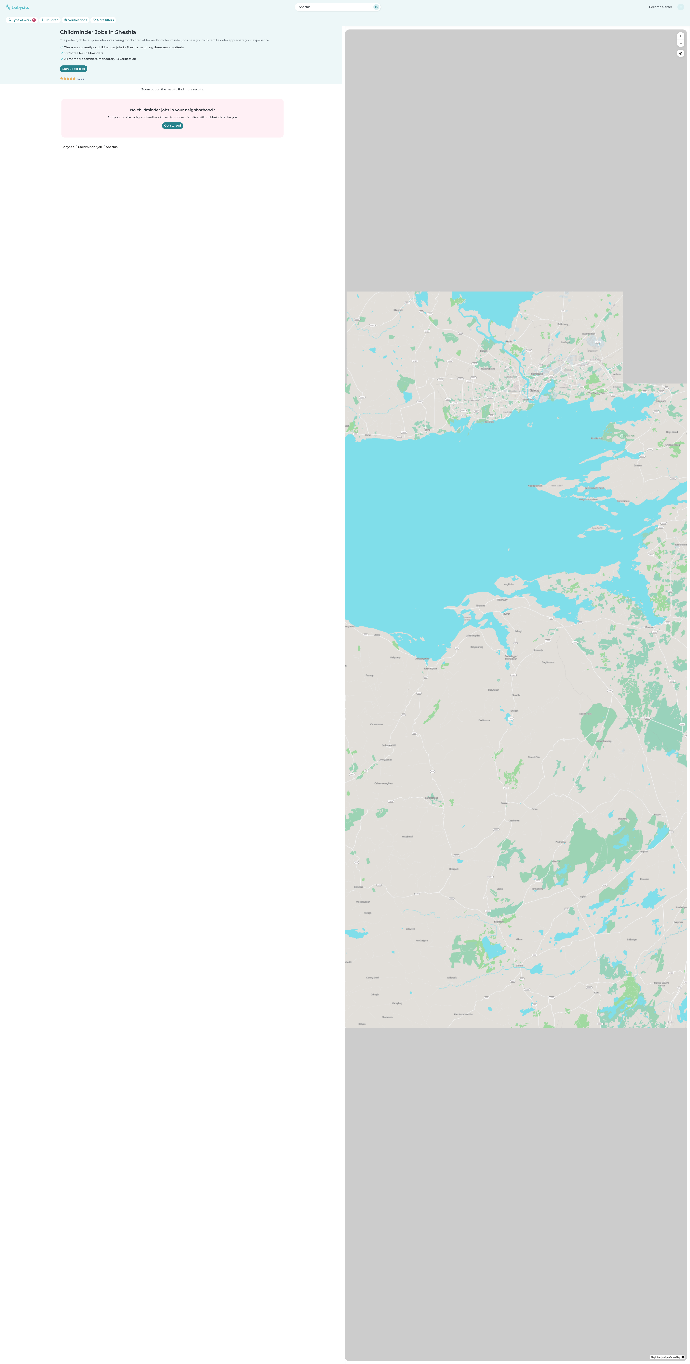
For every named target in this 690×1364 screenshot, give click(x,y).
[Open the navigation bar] (680, 7)
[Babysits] (17, 7)
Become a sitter (660, 7)
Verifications (77, 20)
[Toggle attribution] (683, 1357)
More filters (105, 20)
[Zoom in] (680, 36)
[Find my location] (680, 53)
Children (51, 20)
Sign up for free (73, 68)
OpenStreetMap (672, 1357)
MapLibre (656, 1357)
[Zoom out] (680, 43)
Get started (172, 125)
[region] (516, 695)
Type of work (23, 20)
